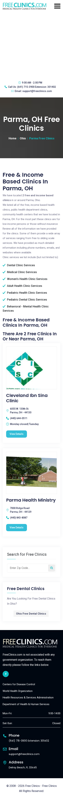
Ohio (23, 138)
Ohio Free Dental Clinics (31, 613)
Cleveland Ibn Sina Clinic (27, 398)
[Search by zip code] (51, 568)
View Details (16, 434)
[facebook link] (6, 674)
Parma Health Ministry (31, 500)
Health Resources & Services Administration (28, 697)
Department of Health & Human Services (26, 704)
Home (12, 138)
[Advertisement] (31, 45)
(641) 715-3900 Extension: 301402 (36, 86)
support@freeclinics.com (37, 91)
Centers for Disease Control (19, 684)
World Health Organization (18, 691)
